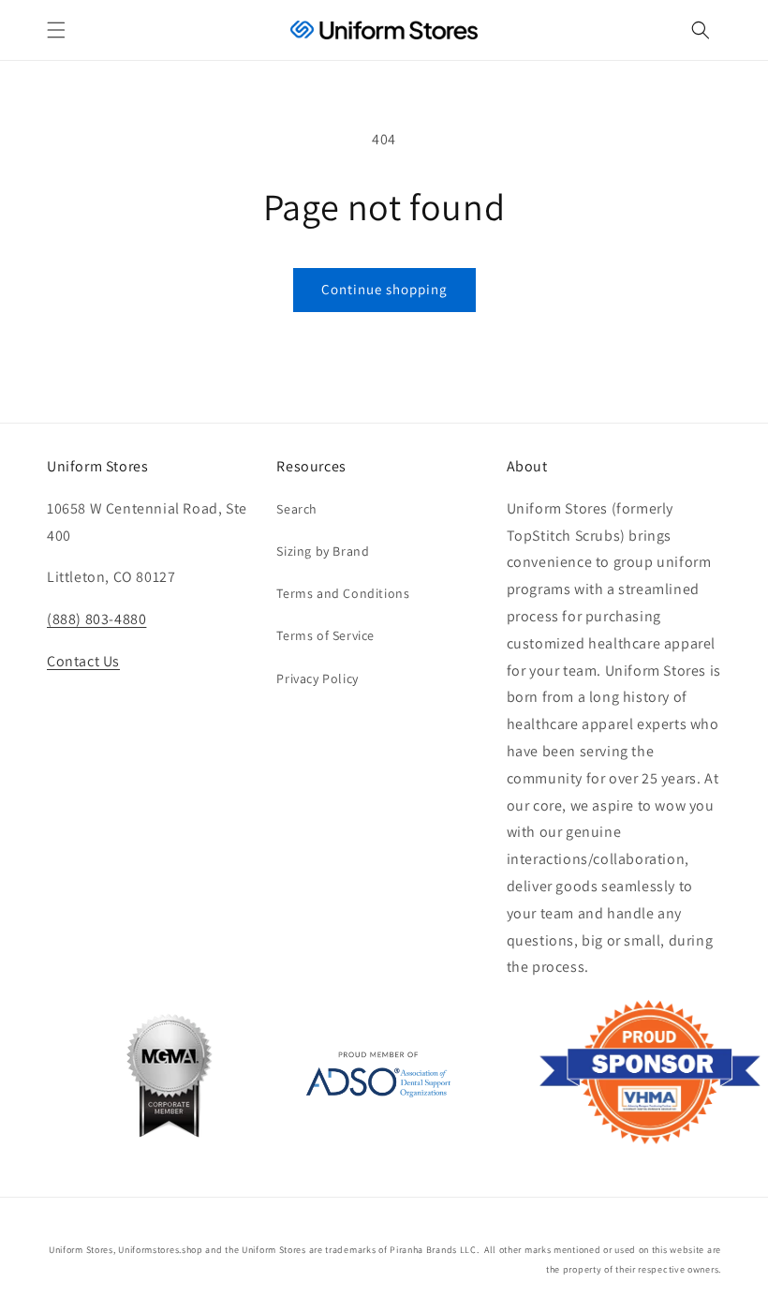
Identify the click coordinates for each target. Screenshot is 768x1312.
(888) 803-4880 (96, 619)
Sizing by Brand (322, 551)
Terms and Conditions (342, 593)
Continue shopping (384, 289)
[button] (56, 30)
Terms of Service (325, 635)
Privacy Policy (317, 678)
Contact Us (83, 661)
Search (297, 508)
